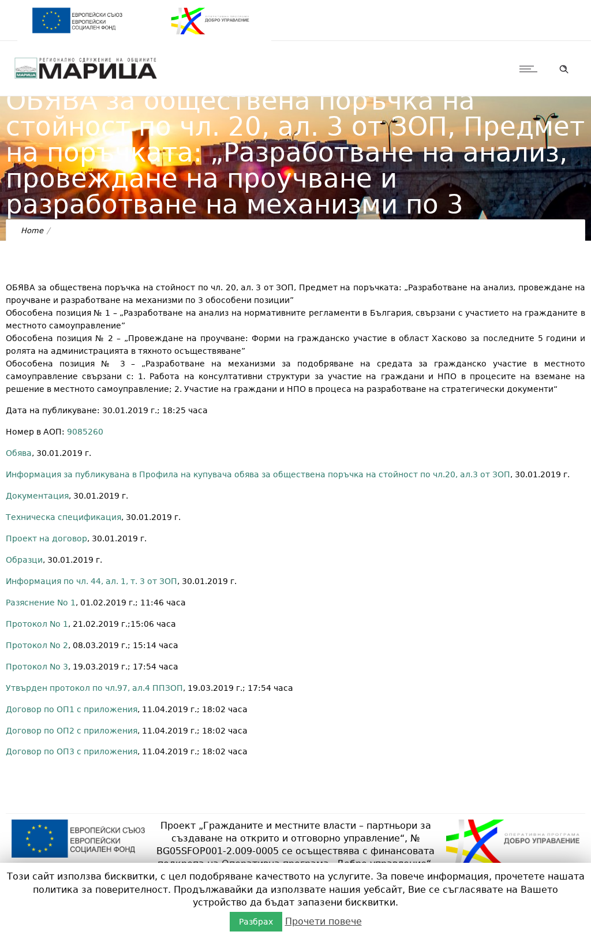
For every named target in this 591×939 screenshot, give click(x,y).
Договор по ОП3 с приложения (71, 751)
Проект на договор (46, 538)
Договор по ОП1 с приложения (71, 709)
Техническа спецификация (63, 517)
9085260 (85, 431)
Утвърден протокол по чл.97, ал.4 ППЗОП (94, 688)
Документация (37, 495)
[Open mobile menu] (531, 68)
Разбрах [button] (256, 921)
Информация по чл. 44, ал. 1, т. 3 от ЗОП (91, 581)
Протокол (37, 645)
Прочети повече (323, 921)
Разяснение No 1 (41, 602)
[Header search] (564, 69)
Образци (24, 559)
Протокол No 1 (37, 624)
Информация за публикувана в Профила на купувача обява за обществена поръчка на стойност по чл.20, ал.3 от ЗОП (258, 474)
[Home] (86, 81)
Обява (19, 453)
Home (32, 230)
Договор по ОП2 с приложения (71, 730)
